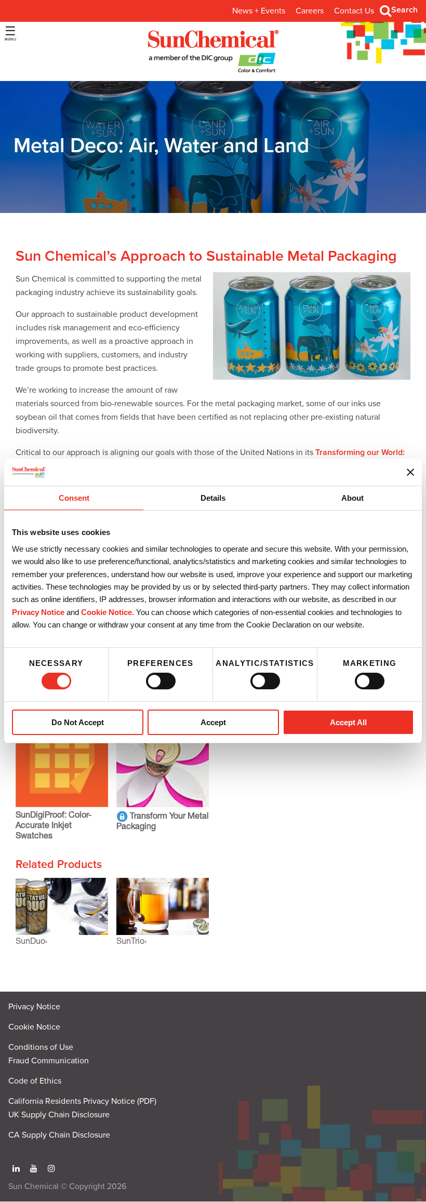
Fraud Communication (48, 1061)
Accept (213, 722)
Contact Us (354, 11)
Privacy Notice (38, 612)
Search (404, 10)
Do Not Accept (77, 722)
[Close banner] (410, 472)
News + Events (258, 11)
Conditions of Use (40, 1047)
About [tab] (352, 498)
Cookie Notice (34, 1027)
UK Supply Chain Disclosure (59, 1115)
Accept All (348, 722)
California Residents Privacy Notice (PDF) (82, 1101)
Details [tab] (213, 498)
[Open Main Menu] (10, 33)
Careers (310, 11)
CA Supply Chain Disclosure (59, 1135)
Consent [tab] (74, 498)
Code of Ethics (34, 1081)
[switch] (161, 681)
